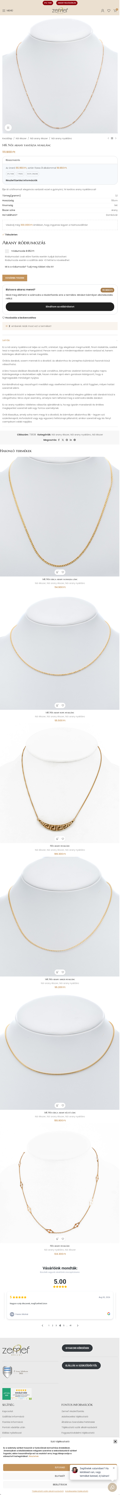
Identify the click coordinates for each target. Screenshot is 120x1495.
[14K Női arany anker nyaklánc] (60, 917)
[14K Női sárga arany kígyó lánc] (60, 1050)
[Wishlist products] (109, 10)
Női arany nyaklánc (61, 138)
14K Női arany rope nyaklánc (60, 712)
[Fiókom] (103, 10)
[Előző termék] (108, 138)
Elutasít (60, 1476)
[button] (115, 1441)
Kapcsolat (7, 1411)
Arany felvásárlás (67, 3)
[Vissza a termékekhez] (112, 138)
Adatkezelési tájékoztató (75, 1416)
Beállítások (60, 1484)
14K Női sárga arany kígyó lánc (60, 1112)
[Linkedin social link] (71, 440)
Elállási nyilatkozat (12, 1432)
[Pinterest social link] (67, 440)
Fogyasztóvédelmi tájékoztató (78, 1432)
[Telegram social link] (75, 440)
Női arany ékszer (39, 138)
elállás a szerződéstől (81, 1365)
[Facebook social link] (59, 440)
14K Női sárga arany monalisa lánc (60, 579)
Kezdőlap (7, 138)
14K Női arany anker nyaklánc (60, 979)
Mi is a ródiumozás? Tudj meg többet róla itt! (29, 266)
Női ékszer (21, 138)
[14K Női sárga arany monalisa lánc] (60, 516)
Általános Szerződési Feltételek (78, 1422)
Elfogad (60, 1467)
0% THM (48, 3)
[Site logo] (60, 10)
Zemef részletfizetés (73, 1411)
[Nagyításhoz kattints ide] (8, 127)
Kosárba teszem (14, 277)
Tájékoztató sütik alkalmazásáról (48, 1491)
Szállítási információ (13, 1416)
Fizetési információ (12, 1422)
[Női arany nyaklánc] (60, 783)
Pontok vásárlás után (13, 1427)
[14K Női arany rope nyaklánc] (60, 650)
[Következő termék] (116, 138)
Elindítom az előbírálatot (60, 306)
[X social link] (63, 440)
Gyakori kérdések (77, 1348)
